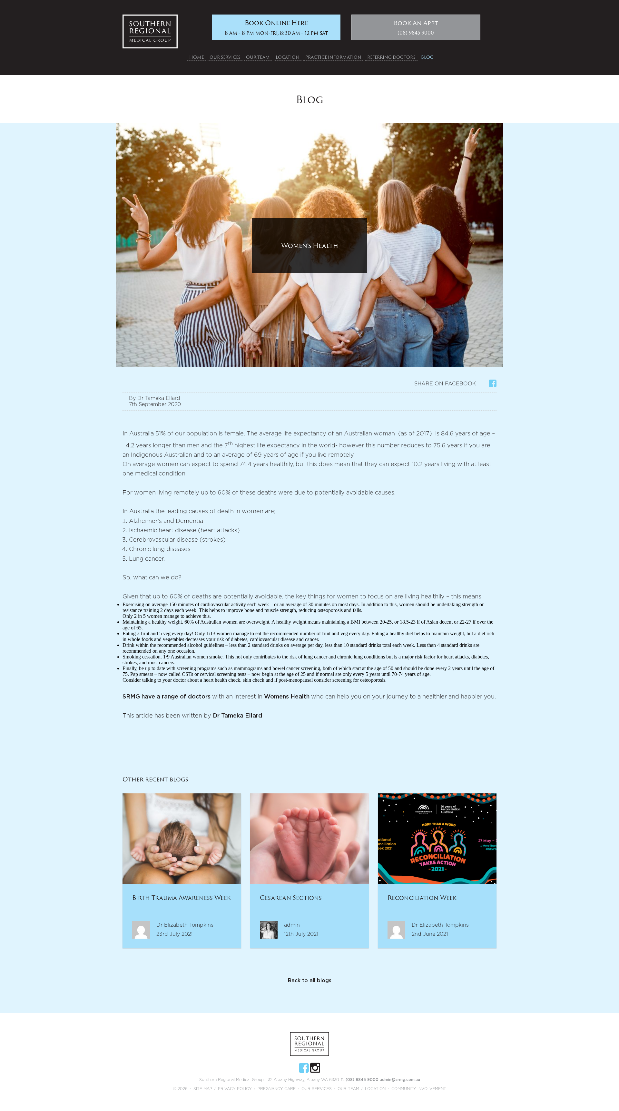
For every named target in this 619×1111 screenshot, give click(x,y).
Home (196, 57)
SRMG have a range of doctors (167, 697)
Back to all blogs (309, 980)
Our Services (225, 57)
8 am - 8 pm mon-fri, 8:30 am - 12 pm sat (276, 27)
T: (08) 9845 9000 (360, 1080)
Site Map (202, 1089)
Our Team (258, 57)
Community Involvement (418, 1089)
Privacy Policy (235, 1089)
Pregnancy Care (277, 1089)
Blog (427, 57)
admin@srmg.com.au (400, 1080)
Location (288, 57)
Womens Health (287, 697)
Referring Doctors (391, 57)
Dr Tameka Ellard (237, 716)
